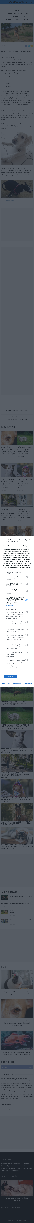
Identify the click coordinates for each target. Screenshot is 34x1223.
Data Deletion (6, 683)
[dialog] (17, 611)
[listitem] (17, 573)
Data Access (17, 683)
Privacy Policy (28, 683)
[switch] (26, 577)
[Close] (30, 540)
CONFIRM (10, 676)
